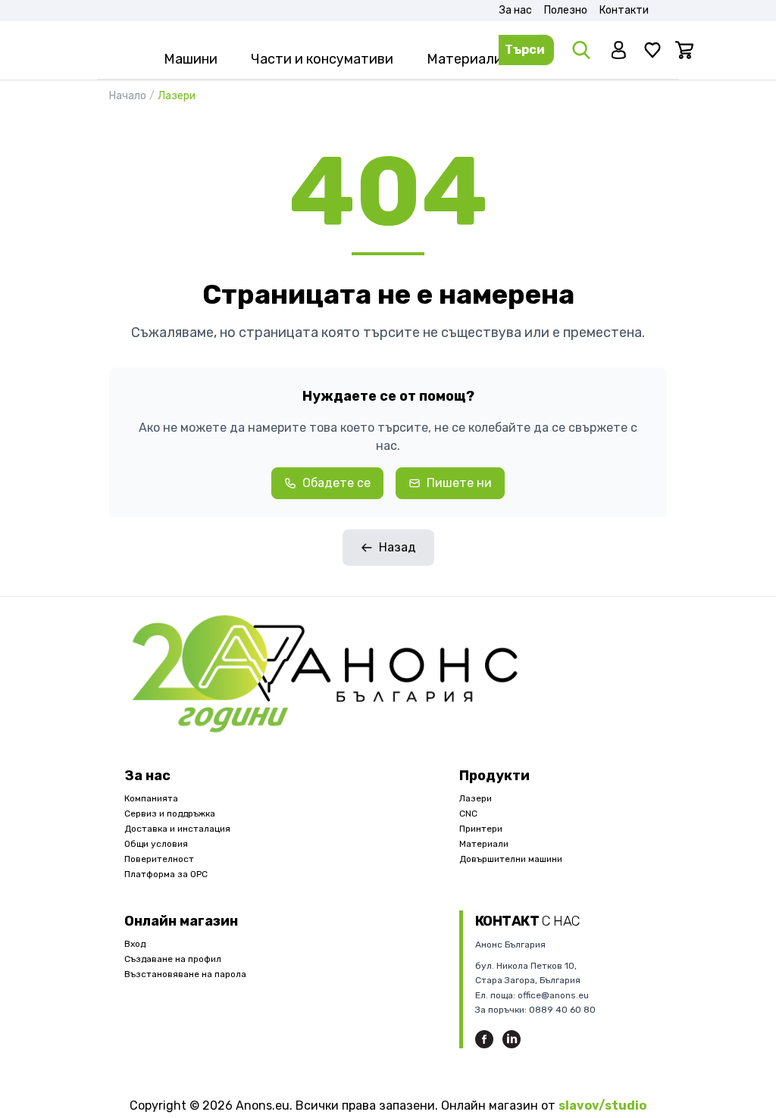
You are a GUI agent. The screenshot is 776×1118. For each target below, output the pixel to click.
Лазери (475, 798)
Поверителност (159, 859)
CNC (468, 813)
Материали (483, 843)
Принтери (480, 828)
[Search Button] (582, 50)
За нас (515, 10)
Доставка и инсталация (177, 828)
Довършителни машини (510, 859)
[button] (621, 50)
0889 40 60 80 (562, 1009)
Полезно (565, 10)
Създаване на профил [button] (172, 959)
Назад (397, 547)
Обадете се (336, 483)
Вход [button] (135, 943)
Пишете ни (459, 483)
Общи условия (156, 843)
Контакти (624, 10)
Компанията (151, 798)
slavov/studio (602, 1105)
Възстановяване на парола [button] (185, 974)
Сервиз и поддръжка (169, 813)
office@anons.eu (553, 995)
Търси (525, 49)
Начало (132, 95)
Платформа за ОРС (166, 874)
